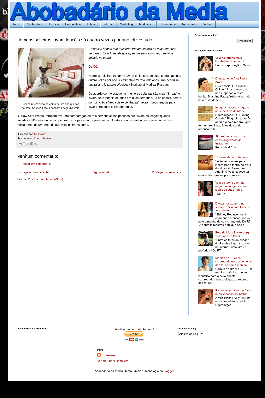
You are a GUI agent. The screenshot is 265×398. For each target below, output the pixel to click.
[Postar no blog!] (24, 144)
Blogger (169, 371)
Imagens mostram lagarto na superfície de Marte (232, 109)
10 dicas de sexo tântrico (231, 157)
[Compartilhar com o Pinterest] (36, 144)
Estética (92, 24)
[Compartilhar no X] (28, 144)
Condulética (73, 24)
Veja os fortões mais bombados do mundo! (229, 59)
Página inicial (100, 172)
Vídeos (207, 24)
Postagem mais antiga (166, 172)
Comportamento (43, 138)
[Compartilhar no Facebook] (32, 144)
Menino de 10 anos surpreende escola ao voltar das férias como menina (233, 261)
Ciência (54, 24)
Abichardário (34, 24)
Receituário (189, 24)
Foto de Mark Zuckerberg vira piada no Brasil (232, 234)
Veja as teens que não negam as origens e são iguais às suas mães (231, 186)
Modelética (146, 24)
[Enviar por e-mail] (20, 144)
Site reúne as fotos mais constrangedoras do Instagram (231, 140)
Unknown (108, 355)
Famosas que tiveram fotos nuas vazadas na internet (233, 292)
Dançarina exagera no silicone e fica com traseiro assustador (232, 207)
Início (16, 24)
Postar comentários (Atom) (45, 179)
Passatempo (168, 24)
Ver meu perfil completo (112, 360)
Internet (109, 24)
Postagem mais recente (33, 172)
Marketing (126, 24)
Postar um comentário (36, 163)
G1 (95, 66)
